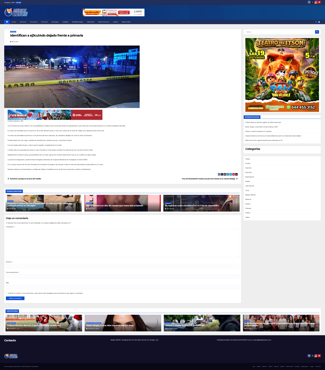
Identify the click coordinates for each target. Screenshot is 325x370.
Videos (247, 217)
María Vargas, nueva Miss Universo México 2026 (261, 127)
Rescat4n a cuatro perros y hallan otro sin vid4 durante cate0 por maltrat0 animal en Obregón (39, 204)
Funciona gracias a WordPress (12, 366)
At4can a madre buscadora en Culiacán (258, 131)
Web (7, 283)
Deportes (90, 22)
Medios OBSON (250, 195)
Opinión (65, 22)
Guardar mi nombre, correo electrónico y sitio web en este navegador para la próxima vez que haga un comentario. (45, 293)
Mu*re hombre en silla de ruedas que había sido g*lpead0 (114, 205)
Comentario (10, 227)
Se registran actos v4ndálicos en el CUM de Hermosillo (192, 205)
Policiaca (34, 22)
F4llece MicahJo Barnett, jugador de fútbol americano (263, 122)
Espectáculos (103, 22)
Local (14, 22)
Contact (247, 163)
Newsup (27, 366)
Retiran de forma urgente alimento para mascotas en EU (264, 140)
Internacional (77, 22)
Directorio (126, 22)
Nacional (55, 22)
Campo (115, 22)
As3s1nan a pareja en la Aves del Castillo (25, 179)
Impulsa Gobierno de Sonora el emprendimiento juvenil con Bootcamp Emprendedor (273, 136)
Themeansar (35, 366)
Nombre (9, 262)
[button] (316, 22)
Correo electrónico (12, 272)
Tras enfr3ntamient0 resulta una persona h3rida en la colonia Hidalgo (208, 179)
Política (44, 22)
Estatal (23, 22)
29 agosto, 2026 (14, 328)
